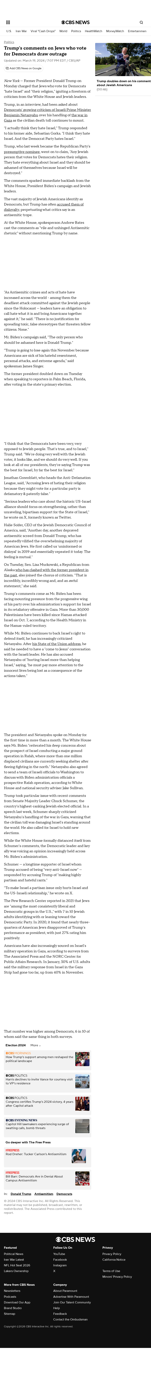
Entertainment (137, 31)
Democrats (64, 1194)
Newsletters (12, 1290)
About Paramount (65, 1290)
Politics (76, 31)
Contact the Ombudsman (70, 1319)
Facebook (60, 1259)
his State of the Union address (56, 644)
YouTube (59, 1254)
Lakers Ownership (16, 1271)
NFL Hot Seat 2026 (17, 1265)
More (34, 1045)
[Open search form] (141, 22)
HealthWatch (93, 31)
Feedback (60, 1313)
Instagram (60, 1265)
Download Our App (17, 1302)
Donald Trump (21, 1194)
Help (56, 1308)
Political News (13, 1254)
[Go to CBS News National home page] (75, 22)
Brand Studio (13, 1308)
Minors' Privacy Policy (117, 1276)
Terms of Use (111, 1271)
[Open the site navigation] (29, 22)
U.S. (9, 31)
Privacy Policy (111, 1254)
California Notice (113, 1259)
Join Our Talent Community (72, 1302)
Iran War (21, 31)
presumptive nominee (22, 152)
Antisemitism (43, 1194)
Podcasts (10, 1296)
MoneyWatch (115, 31)
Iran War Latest (14, 1259)
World (63, 31)
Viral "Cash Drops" (43, 31)
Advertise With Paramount (71, 1296)
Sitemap (9, 1313)
